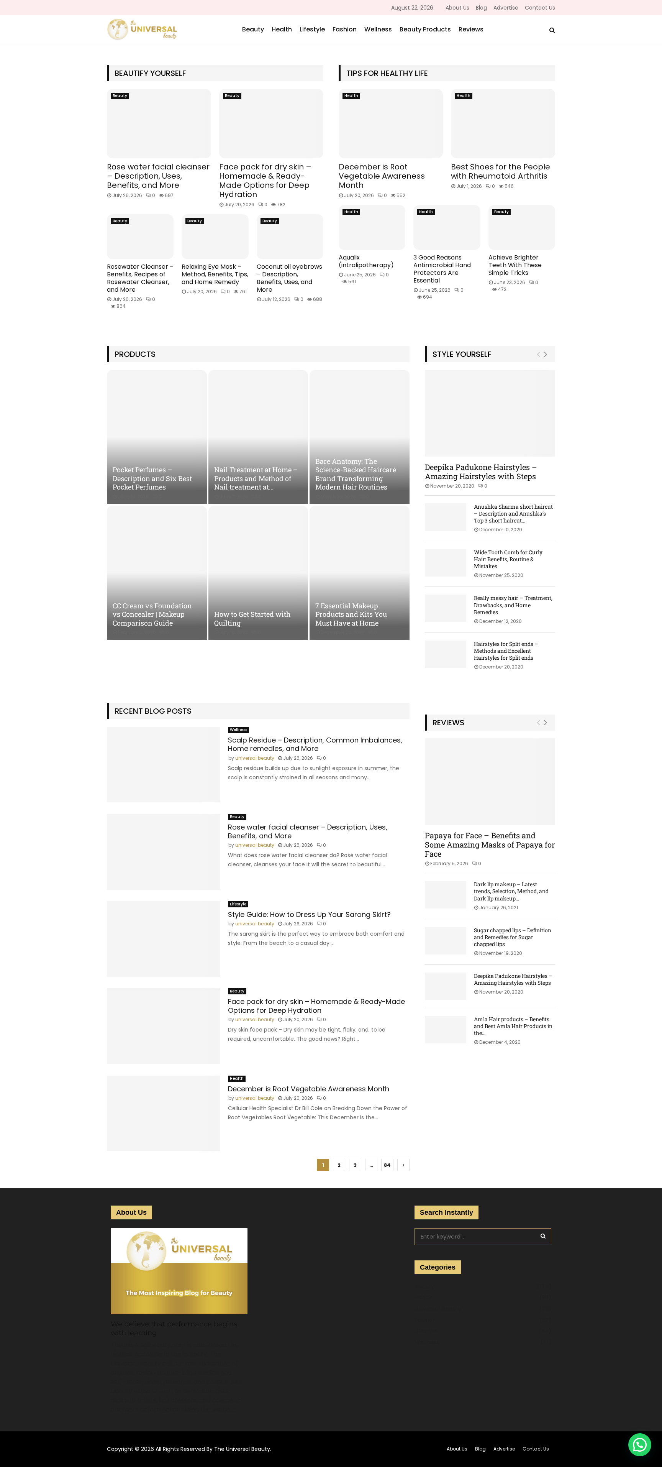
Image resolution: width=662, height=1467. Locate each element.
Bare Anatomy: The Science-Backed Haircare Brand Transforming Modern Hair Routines (355, 474)
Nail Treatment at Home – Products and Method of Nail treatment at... (256, 478)
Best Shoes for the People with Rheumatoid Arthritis (500, 171)
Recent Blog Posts (153, 711)
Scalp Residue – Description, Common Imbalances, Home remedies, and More (315, 744)
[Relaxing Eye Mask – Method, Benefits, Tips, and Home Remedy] (215, 236)
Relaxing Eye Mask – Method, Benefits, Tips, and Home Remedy (215, 274)
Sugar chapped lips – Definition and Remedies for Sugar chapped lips (512, 937)
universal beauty (254, 758)
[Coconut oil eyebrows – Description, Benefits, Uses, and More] (290, 236)
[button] (639, 1444)
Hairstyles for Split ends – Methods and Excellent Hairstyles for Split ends (506, 650)
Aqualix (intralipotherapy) (366, 261)
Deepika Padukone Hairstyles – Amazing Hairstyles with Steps (481, 471)
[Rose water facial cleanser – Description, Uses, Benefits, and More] (159, 123)
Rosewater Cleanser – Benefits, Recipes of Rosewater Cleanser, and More (140, 278)
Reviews (471, 29)
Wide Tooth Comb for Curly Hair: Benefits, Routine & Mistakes (508, 559)
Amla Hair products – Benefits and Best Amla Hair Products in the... (513, 1026)
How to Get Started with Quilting (252, 618)
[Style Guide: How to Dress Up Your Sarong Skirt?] (163, 939)
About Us (457, 7)
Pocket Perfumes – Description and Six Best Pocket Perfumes (152, 478)
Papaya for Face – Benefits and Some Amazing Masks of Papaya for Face (490, 844)
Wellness (378, 29)
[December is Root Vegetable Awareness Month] (391, 123)
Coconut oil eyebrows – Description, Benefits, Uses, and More (289, 278)
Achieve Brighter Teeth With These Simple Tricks (515, 265)
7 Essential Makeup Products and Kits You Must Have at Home (351, 614)
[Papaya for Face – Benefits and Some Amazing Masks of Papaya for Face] (490, 781)
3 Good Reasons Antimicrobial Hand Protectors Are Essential (442, 269)
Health (282, 29)
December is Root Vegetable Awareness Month (382, 176)
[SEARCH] (543, 1236)
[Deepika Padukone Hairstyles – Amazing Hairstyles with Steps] (490, 413)
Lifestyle (312, 29)
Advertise (505, 7)
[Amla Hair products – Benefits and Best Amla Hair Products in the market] (445, 1029)
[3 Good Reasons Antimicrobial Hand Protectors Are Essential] (446, 227)
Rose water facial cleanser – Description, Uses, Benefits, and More (158, 176)
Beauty (253, 29)
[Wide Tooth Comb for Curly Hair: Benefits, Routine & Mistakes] (445, 563)
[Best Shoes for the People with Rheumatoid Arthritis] (503, 123)
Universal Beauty (438, 1309)
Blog (481, 7)
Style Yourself (462, 354)
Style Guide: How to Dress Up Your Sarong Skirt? (309, 914)
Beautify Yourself (150, 73)
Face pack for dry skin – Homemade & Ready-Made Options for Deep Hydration (265, 180)
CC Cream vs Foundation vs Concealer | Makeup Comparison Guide (152, 614)
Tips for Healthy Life (387, 73)
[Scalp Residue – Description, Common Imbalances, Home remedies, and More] (163, 765)
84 (387, 1165)
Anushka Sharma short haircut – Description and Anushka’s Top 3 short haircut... (513, 513)
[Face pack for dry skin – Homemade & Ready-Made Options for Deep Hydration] (271, 123)
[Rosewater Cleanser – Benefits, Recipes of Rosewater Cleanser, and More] (140, 236)
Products (135, 354)
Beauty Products (425, 29)
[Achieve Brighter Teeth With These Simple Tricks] (521, 227)
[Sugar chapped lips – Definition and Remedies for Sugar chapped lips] (445, 940)
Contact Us (540, 7)
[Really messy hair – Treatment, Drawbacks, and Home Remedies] (445, 608)
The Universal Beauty (242, 1449)
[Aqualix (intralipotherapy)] (372, 227)
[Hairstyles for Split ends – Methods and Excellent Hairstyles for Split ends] (445, 654)
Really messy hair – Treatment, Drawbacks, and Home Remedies (513, 604)
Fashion (345, 29)
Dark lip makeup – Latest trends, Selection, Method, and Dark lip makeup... (511, 891)
